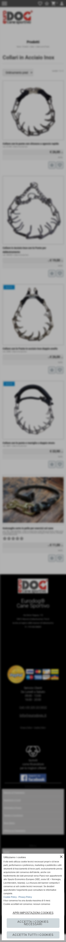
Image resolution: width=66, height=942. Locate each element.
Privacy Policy (25, 897)
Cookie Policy (10, 897)
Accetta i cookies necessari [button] (33, 923)
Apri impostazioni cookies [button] (33, 912)
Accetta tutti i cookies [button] (33, 934)
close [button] (61, 857)
